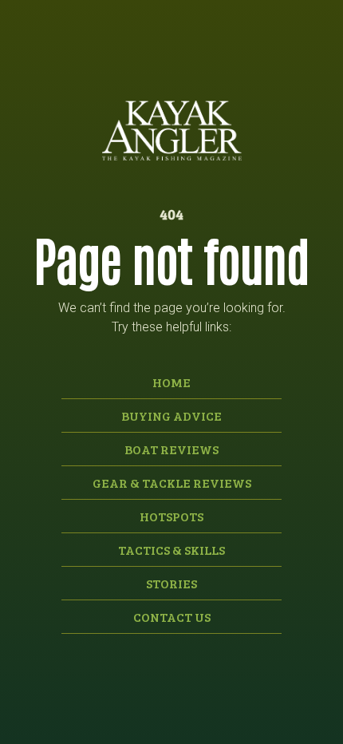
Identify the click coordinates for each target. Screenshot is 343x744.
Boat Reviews (171, 449)
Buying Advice (171, 415)
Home (171, 382)
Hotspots (171, 516)
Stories (171, 583)
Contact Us (172, 616)
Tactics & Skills (171, 549)
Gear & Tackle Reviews (172, 482)
